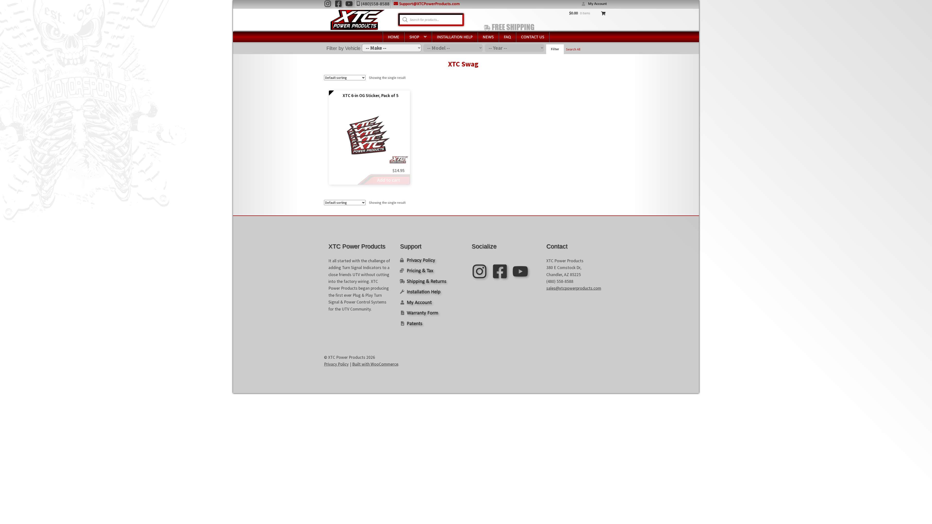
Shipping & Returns (426, 281)
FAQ (507, 37)
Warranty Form (422, 313)
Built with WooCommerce (375, 364)
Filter (555, 49)
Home (393, 37)
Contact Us (532, 37)
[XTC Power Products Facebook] (338, 3)
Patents (414, 323)
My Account (597, 4)
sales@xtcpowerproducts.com (573, 288)
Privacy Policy (421, 260)
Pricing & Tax (420, 270)
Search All (573, 49)
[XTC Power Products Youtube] (349, 3)
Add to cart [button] (388, 180)
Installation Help (455, 37)
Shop (414, 37)
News (488, 37)
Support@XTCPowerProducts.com (429, 4)
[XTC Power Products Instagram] (327, 3)
